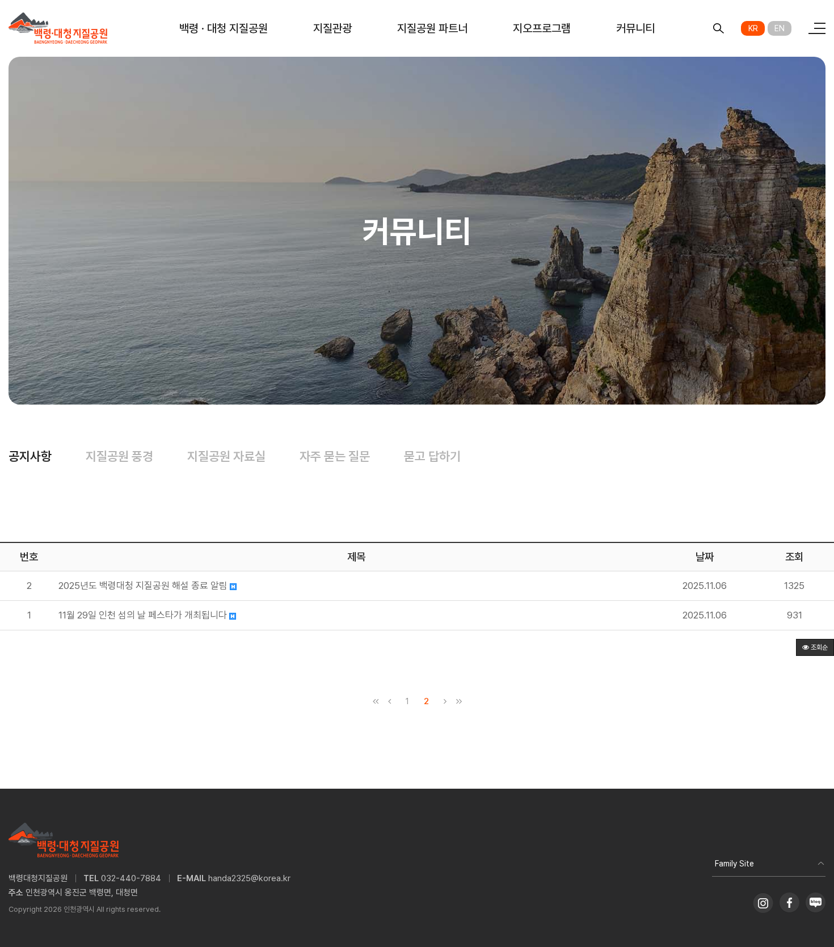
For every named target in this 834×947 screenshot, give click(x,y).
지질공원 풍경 (119, 456)
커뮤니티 (635, 28)
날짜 (705, 556)
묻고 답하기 (432, 456)
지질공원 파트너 (432, 28)
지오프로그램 (542, 28)
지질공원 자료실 (226, 456)
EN (779, 28)
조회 (794, 556)
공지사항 (30, 456)
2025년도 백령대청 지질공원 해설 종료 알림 (144, 586)
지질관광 (332, 28)
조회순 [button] (818, 647)
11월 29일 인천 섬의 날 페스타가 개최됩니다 (143, 615)
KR (753, 28)
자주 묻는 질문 (335, 456)
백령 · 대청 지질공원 (223, 28)
